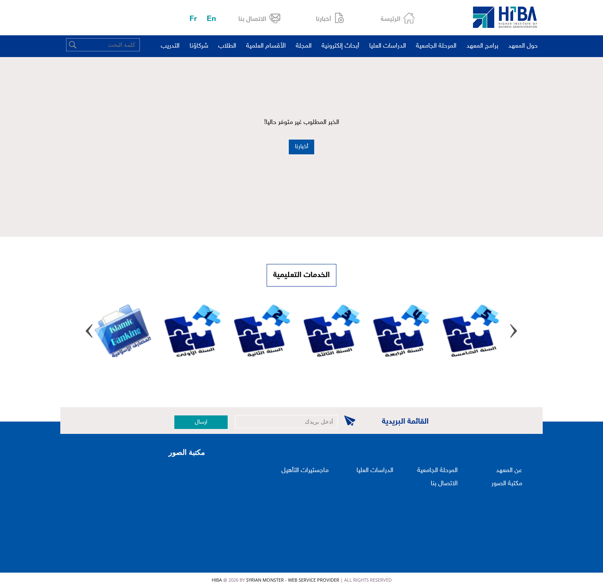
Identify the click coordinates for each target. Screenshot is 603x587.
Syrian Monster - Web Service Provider (292, 580)
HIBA (217, 580)
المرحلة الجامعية (436, 46)
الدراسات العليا (387, 46)
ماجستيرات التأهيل (305, 471)
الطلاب (227, 46)
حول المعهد (523, 46)
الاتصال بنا (252, 19)
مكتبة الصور (506, 484)
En (211, 19)
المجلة (304, 46)
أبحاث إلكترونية (340, 46)
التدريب (170, 46)
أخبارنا (323, 19)
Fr (193, 19)
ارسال (201, 422)
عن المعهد (509, 471)
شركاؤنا (199, 46)
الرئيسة (390, 19)
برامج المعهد (482, 46)
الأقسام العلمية (266, 46)
